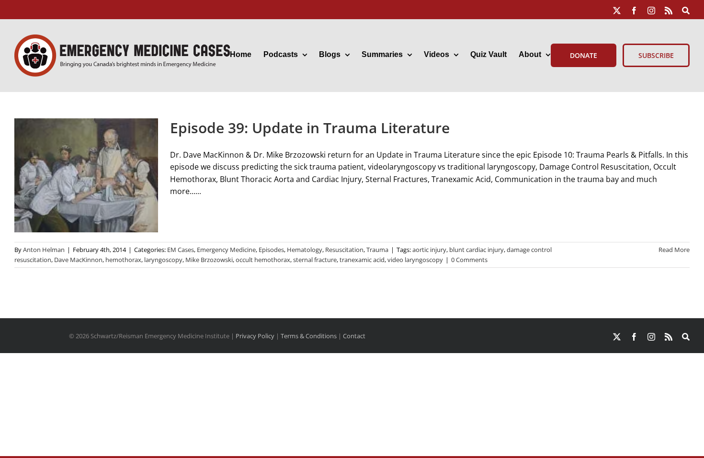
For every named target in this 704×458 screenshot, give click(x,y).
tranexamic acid (362, 259)
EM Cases (180, 249)
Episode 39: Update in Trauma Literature (310, 127)
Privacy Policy (255, 336)
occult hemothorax (263, 259)
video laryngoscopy (415, 259)
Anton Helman (44, 249)
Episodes (271, 249)
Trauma (377, 249)
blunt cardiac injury (476, 249)
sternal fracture (315, 259)
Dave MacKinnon (78, 259)
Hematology (304, 249)
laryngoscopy (163, 259)
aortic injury (429, 249)
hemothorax (123, 259)
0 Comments (469, 259)
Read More (674, 249)
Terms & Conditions (309, 336)
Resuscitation (344, 249)
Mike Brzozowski (209, 259)
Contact (354, 336)
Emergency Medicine (226, 249)
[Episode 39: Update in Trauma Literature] (86, 175)
